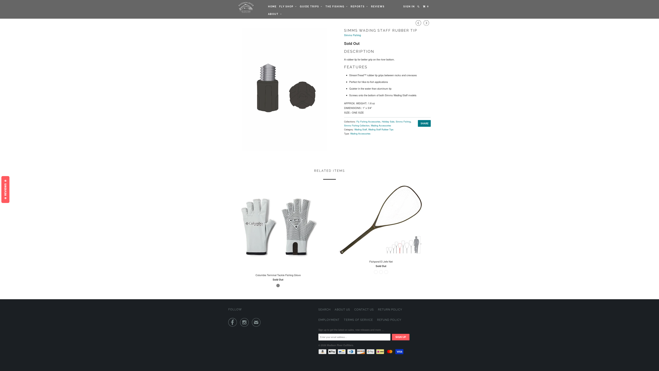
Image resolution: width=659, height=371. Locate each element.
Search (324, 309)
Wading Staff (360, 129)
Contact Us (364, 309)
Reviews (378, 6)
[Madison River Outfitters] (245, 7)
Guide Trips (310, 6)
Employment (329, 319)
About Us (342, 309)
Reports (358, 6)
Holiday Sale (388, 121)
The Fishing (335, 6)
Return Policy (390, 309)
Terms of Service (358, 319)
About (274, 14)
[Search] (419, 6)
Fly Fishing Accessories (368, 121)
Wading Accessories (381, 125)
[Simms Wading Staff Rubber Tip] (284, 89)
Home (272, 6)
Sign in (409, 6)
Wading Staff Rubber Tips (381, 129)
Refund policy (389, 319)
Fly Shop (287, 6)
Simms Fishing (352, 35)
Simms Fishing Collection (356, 125)
